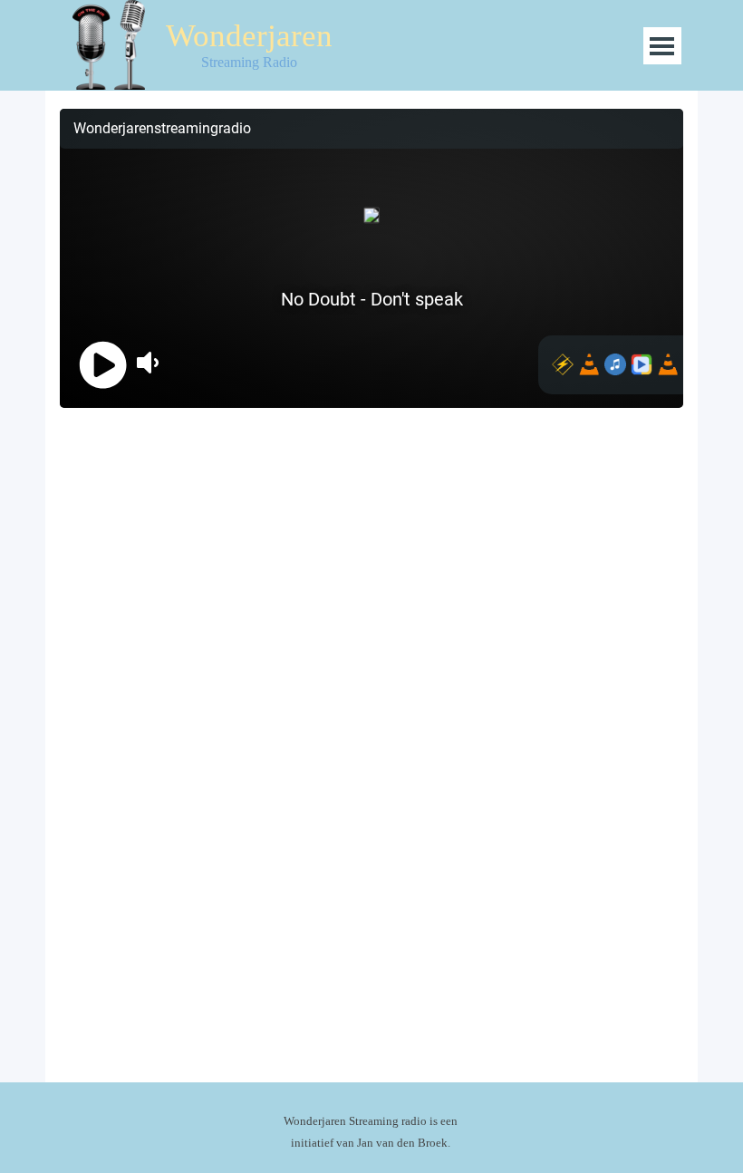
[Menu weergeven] (661, 45)
